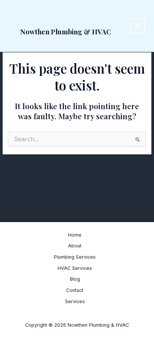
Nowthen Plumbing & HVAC (65, 31)
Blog (75, 279)
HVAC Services (75, 268)
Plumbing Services (75, 257)
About (74, 246)
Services (75, 301)
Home (74, 235)
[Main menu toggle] (137, 26)
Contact (74, 290)
